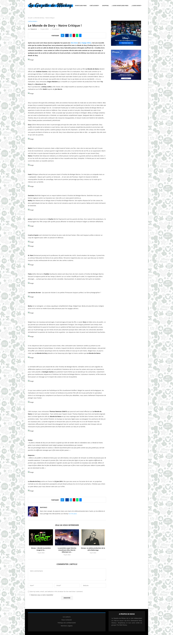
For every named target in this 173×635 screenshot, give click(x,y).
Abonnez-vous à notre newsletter (42, 595)
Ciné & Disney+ (94, 5)
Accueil (30, 18)
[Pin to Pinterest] (74, 35)
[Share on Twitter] (70, 35)
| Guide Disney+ (136, 5)
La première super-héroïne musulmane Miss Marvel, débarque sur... (67, 550)
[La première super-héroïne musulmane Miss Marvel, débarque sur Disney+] (67, 537)
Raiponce (34, 29)
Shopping (105, 5)
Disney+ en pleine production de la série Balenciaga (93, 549)
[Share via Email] (80, 35)
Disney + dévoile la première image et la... (41, 549)
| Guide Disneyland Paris (120, 5)
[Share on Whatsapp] (77, 35)
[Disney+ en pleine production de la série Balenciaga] (93, 537)
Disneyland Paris (81, 5)
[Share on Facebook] (67, 35)
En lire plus (73, 514)
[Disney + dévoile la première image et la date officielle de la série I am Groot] (41, 537)
